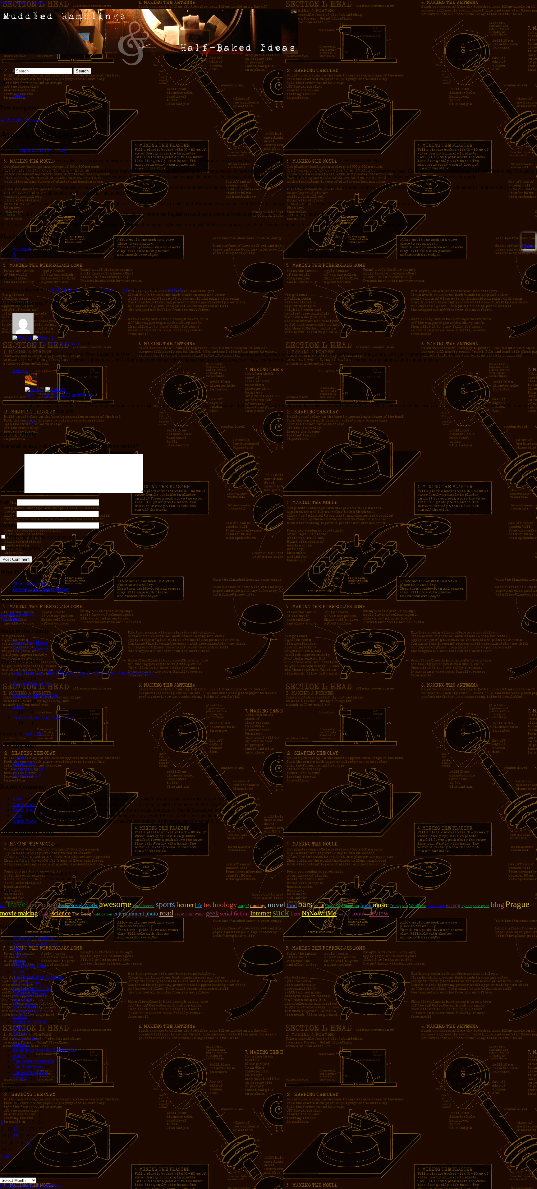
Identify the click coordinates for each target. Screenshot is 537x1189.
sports (165, 904)
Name (8, 502)
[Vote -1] (22, 338)
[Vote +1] (43, 338)
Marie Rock (24, 804)
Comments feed (27, 769)
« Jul (4, 1156)
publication (102, 914)
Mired (18, 706)
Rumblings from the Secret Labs (44, 1050)
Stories (19, 1055)
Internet (260, 913)
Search (6, 70)
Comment (11, 491)
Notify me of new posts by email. (40, 548)
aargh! (243, 905)
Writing (19, 1078)
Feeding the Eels (28, 966)
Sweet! (528, 245)
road (166, 913)
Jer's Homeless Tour (32, 988)
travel (17, 904)
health (319, 905)
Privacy (19, 1033)
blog (497, 905)
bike (3, 906)
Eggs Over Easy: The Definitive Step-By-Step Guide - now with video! (82, 672)
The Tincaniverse (17, 613)
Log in (18, 757)
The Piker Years (28, 1066)
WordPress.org (26, 774)
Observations (25, 1005)
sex (405, 905)
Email (7, 513)
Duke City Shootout (342, 905)
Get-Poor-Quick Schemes (37, 977)
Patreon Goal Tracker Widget (41, 589)
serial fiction (234, 913)
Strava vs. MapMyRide (35, 695)
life (198, 905)
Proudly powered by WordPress (31, 1186)
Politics (19, 1027)
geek (212, 913)
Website (8, 525)
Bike (17, 949)
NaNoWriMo (319, 913)
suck (281, 912)
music (380, 905)
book (366, 905)
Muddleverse (143, 905)
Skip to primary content (23, 2)
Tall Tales (9, 619)
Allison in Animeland (33, 938)
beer (296, 913)
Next (32, 119)
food (292, 905)
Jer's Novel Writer (78, 905)
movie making (19, 913)
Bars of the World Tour (35, 943)
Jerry (61, 150)
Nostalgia (21, 999)
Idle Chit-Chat (63, 289)
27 (28, 1142)
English (44, 914)
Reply (20, 370)
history (107, 289)
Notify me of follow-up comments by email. (50, 537)
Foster (18, 971)
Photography (25, 1010)
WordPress (417, 905)
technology (220, 905)
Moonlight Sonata (30, 994)
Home (18, 95)
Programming (25, 1038)
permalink (172, 289)
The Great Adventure (33, 1061)
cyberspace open (475, 905)
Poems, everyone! (30, 1022)
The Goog (81, 913)
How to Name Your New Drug (42, 717)
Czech (344, 913)
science (61, 913)
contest (359, 913)
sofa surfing (436, 906)
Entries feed (24, 763)
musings (258, 905)
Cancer (19, 954)
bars (305, 904)
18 (15, 1135)
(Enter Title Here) (29, 643)
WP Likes (34, 733)
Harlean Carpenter (30, 648)
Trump (395, 905)
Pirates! (19, 1016)
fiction (185, 905)
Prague (517, 904)
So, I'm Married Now (33, 684)
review (379, 913)
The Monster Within (189, 914)
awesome (115, 904)
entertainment (128, 913)
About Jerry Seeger (31, 583)
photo (151, 913)
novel (276, 904)
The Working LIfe (30, 1072)
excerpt (453, 905)
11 (15, 1128)
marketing (43, 905)
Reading (20, 1044)
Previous (11, 119)
